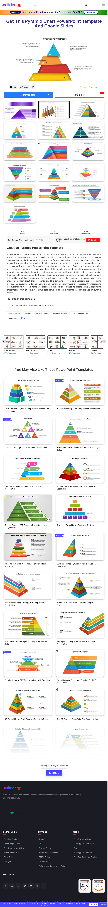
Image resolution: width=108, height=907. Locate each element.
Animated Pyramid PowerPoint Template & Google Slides (78, 448)
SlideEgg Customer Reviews (86, 857)
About (41, 839)
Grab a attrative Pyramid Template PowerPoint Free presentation (27, 410)
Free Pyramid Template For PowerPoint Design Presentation (77, 642)
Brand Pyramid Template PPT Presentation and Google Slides (77, 487)
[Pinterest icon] (33, 87)
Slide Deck (8, 857)
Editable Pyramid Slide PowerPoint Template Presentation (76, 759)
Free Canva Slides (11, 852)
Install (93, 240)
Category (8, 861)
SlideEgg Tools (10, 839)
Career (77, 848)
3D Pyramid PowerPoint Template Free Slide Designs (27, 719)
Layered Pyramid (13, 313)
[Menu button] (104, 5)
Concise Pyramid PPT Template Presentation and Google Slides (26, 526)
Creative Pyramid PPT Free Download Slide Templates (28, 680)
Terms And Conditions (48, 852)
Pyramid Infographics (80, 313)
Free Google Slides (12, 844)
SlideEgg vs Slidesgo (83, 839)
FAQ (40, 844)
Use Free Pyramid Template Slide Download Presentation (23, 487)
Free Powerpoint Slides (14, 848)
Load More (54, 773)
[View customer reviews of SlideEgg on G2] (98, 886)
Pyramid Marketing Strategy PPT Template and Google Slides (25, 604)
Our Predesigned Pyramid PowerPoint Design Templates (76, 565)
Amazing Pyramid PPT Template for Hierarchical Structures (25, 565)
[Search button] (86, 5)
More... (24, 318)
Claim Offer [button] (91, 12)
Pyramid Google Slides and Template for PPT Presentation (76, 681)
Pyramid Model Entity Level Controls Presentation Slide (26, 759)
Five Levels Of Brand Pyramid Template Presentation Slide (27, 642)
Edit (91, 94)
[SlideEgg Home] (54, 788)
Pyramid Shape (12, 318)
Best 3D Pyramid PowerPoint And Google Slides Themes (77, 720)
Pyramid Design (42, 313)
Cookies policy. (44, 905)
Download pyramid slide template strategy (75, 525)
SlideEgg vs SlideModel (84, 844)
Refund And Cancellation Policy (52, 866)
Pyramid (28, 313)
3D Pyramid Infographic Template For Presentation (78, 409)
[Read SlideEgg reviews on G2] (84, 886)
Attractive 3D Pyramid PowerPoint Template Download (76, 604)
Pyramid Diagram (60, 313)
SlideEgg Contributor (83, 852)
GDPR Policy (44, 861)
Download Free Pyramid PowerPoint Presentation (26, 447)
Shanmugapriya (85, 233)
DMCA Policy (44, 857)
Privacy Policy (45, 848)
